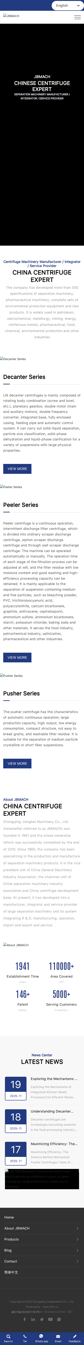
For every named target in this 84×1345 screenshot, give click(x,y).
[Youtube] (50, 1319)
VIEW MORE (17, 469)
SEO (70, 1311)
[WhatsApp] (59, 1319)
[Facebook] (24, 1319)
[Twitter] (42, 1319)
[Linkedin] (33, 1319)
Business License (54, 1311)
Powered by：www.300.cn (42, 1306)
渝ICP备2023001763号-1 (26, 1312)
